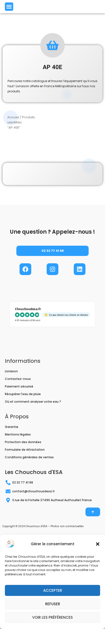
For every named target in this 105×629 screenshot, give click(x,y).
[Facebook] (25, 269)
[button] (97, 544)
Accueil (13, 117)
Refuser (52, 603)
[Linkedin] (79, 269)
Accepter (52, 590)
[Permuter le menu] (9, 6)
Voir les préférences (52, 617)
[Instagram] (52, 269)
